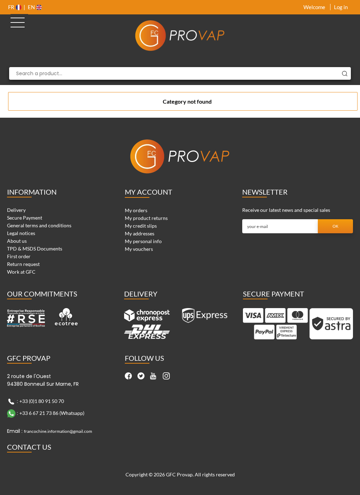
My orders (136, 210)
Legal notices (21, 233)
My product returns (146, 218)
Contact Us (29, 447)
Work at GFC (21, 272)
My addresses (139, 233)
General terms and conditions (39, 225)
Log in (341, 7)
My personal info (143, 241)
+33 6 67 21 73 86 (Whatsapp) (51, 413)
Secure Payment (24, 218)
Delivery (16, 210)
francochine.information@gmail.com (58, 431)
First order (19, 256)
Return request (23, 264)
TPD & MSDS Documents (34, 249)
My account (148, 192)
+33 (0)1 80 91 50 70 (41, 401)
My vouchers (139, 249)
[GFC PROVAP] (180, 35)
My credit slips (141, 226)
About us (17, 241)
